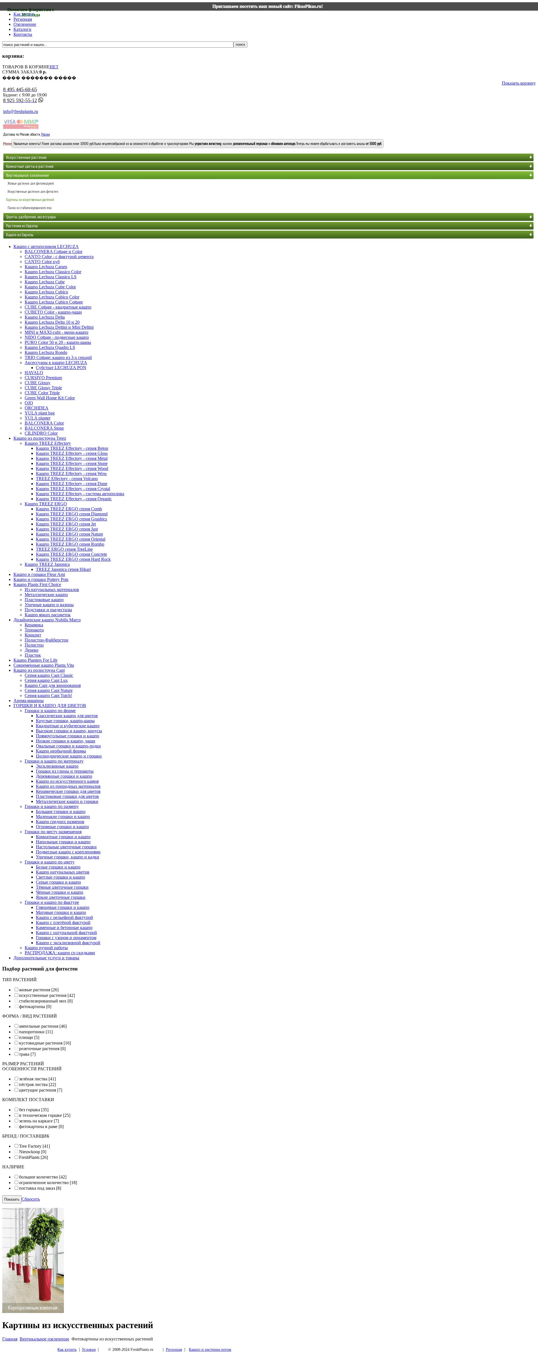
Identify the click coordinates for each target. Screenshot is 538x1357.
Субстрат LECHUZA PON (61, 367)
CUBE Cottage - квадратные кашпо (58, 307)
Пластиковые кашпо (44, 599)
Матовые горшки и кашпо (61, 912)
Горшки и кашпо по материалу (54, 761)
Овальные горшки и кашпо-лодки (68, 746)
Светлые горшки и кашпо (60, 877)
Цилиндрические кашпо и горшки (69, 756)
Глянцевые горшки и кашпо (62, 907)
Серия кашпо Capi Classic (49, 675)
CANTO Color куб (42, 261)
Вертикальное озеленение (44, 1339)
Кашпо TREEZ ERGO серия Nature (69, 534)
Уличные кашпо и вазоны (49, 604)
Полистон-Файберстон (46, 640)
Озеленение (24, 24)
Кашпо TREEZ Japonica (47, 564)
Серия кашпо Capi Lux (46, 680)
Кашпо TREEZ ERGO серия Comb (69, 508)
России (45, 134)
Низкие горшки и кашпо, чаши (65, 740)
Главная (9, 1339)
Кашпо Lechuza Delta (45, 317)
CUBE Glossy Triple (43, 387)
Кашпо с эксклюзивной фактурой (68, 942)
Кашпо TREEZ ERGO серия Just (67, 529)
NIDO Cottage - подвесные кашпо (57, 337)
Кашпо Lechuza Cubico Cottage (54, 302)
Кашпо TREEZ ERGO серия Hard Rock (73, 559)
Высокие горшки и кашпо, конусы (69, 730)
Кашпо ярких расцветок (48, 614)
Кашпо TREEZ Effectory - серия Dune (71, 483)
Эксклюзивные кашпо (57, 766)
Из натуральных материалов (52, 589)
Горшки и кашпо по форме (50, 710)
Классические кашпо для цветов (67, 715)
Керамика (34, 624)
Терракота (34, 629)
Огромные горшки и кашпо (62, 826)
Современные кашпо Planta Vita (43, 665)
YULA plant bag (40, 413)
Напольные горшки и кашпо (63, 841)
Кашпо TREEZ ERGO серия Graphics (71, 519)
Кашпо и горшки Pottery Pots (40, 579)
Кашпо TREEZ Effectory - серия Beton (72, 448)
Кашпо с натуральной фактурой (66, 932)
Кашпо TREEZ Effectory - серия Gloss (72, 453)
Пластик (33, 655)
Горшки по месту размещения (53, 831)
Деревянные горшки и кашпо (64, 776)
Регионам (22, 19)
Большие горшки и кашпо (60, 811)
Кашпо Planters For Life (35, 660)
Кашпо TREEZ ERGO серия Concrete (71, 554)
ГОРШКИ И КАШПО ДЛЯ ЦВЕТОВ (49, 705)
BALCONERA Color (44, 423)
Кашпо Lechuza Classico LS (50, 276)
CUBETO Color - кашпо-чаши (53, 312)
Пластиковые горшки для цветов (67, 796)
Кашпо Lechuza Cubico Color (52, 297)
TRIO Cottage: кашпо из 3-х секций (58, 357)
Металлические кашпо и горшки (67, 801)
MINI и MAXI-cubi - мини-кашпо (56, 332)
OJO (29, 402)
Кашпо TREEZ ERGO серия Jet (66, 524)
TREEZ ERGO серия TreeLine (64, 549)
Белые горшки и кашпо (58, 867)
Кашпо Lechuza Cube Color (50, 286)
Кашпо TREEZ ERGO (46, 503)
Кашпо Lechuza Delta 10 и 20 (52, 322)
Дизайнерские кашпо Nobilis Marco (47, 619)
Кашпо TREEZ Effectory (48, 443)
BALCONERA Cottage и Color (53, 251)
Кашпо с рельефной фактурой (64, 917)
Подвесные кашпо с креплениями (68, 851)
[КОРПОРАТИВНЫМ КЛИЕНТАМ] (33, 1311)
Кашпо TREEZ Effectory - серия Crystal (73, 488)
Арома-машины (28, 700)
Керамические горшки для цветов (68, 791)
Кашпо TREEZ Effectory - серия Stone (72, 463)
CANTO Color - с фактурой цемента (59, 256)
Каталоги (22, 29)
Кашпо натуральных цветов (62, 872)
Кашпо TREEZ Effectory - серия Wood (72, 468)
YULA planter (37, 418)
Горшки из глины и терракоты (65, 771)
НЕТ (54, 66)
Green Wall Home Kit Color (50, 397)
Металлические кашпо (46, 594)
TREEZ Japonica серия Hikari (63, 569)
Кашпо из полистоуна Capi (39, 670)
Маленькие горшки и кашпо (63, 816)
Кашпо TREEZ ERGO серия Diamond (72, 513)
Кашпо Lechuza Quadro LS (50, 347)
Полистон (34, 645)
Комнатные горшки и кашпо (63, 836)
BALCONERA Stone (44, 428)
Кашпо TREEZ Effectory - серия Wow (71, 473)
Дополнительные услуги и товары (46, 957)
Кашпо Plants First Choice (37, 584)
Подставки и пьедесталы (48, 609)
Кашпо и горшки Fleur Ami (39, 574)
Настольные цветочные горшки (66, 846)
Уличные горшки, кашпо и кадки (67, 857)
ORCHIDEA (36, 408)
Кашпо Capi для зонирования (53, 685)
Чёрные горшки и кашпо (59, 892)
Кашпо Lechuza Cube (45, 281)
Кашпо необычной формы (61, 751)
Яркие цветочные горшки (60, 897)
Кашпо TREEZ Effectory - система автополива (80, 493)
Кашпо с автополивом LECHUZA (46, 246)
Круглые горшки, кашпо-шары (65, 720)
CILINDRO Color (41, 433)
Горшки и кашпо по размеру (52, 806)
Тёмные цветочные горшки (62, 887)
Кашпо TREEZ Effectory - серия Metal (72, 458)
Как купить (66, 1349)
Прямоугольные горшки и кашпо (67, 735)
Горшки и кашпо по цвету (50, 862)
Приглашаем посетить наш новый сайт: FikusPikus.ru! (267, 6)
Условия (89, 1349)
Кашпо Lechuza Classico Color (53, 271)
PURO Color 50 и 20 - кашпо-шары (58, 342)
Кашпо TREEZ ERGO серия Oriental (70, 539)
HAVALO (34, 372)
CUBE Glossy (37, 382)
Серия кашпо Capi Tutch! (48, 695)
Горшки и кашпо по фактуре (52, 902)
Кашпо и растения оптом (210, 1349)
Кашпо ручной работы (46, 947)
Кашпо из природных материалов (68, 786)
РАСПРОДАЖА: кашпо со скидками (60, 952)
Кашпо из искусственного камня (67, 781)
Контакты (22, 34)
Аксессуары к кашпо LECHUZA (56, 362)
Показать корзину (519, 83)
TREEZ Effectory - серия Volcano (67, 478)
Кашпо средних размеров (60, 821)
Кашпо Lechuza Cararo (46, 266)
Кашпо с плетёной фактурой (63, 922)
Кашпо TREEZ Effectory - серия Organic (74, 498)
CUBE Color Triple (42, 392)
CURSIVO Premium (43, 377)
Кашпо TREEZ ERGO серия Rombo (70, 544)
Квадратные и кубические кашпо (67, 725)
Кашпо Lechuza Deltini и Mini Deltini (59, 327)
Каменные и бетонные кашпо (64, 927)
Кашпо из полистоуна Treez (39, 438)
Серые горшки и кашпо (58, 882)
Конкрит (33, 635)
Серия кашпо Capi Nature (49, 690)
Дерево (31, 650)
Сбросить (31, 1199)
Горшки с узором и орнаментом (66, 937)
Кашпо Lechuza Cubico (46, 292)
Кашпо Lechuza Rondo (46, 352)
